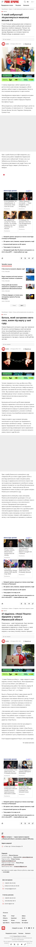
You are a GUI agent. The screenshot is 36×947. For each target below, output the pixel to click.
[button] (3, 2)
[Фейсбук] (24, 928)
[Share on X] (14, 944)
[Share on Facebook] (11, 944)
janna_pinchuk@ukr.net (8, 864)
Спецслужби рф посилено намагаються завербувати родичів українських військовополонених (12, 286)
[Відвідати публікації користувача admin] (3, 44)
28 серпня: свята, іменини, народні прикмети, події (19, 241)
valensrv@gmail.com (27, 857)
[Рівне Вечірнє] (14, 2)
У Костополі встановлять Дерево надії (13, 269)
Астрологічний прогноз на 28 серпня (15, 244)
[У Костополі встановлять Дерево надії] (30, 270)
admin (7, 43)
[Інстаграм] (31, 928)
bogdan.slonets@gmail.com (9, 860)
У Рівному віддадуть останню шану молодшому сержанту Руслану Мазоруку (12, 296)
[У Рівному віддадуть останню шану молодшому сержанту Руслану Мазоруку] (30, 296)
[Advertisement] (18, 133)
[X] (27, 928)
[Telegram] (33, 928)
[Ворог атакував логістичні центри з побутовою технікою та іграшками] (30, 278)
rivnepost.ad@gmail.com (20, 866)
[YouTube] (29, 928)
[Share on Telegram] (21, 944)
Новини (5, 11)
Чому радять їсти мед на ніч (12, 247)
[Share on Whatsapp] (18, 944)
